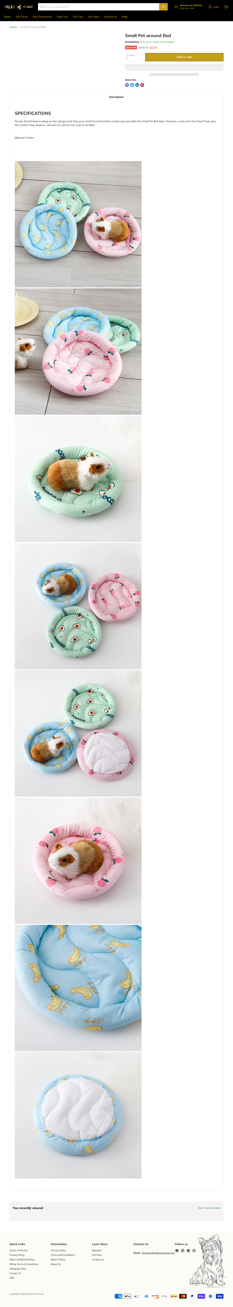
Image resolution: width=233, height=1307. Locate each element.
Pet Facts (97, 1254)
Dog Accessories (42, 16)
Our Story (93, 16)
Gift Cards (22, 16)
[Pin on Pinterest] (142, 85)
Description (116, 97)
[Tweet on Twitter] (132, 85)
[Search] (163, 6)
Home (7, 16)
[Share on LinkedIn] (137, 85)
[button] (174, 67)
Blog (124, 16)
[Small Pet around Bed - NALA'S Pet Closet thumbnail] (15, 42)
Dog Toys (62, 16)
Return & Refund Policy (22, 1259)
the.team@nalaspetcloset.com (158, 1252)
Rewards (96, 1250)
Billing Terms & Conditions (24, 1264)
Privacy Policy (17, 1254)
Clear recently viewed (208, 1208)
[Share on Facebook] (127, 85)
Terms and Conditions (63, 1254)
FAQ (12, 1277)
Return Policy (58, 1259)
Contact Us (110, 16)
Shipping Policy (18, 1268)
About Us (56, 1264)
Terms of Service (19, 1250)
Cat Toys (78, 16)
